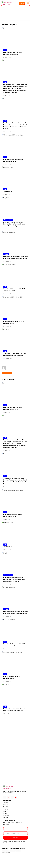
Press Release (8, 220)
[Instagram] (12, 797)
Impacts (6, 254)
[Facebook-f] (4, 797)
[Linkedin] (16, 797)
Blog (5, 50)
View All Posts (6, 373)
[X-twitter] (8, 797)
